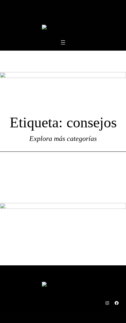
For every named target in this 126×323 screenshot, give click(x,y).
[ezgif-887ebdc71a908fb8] (63, 76)
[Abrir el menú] (63, 42)
